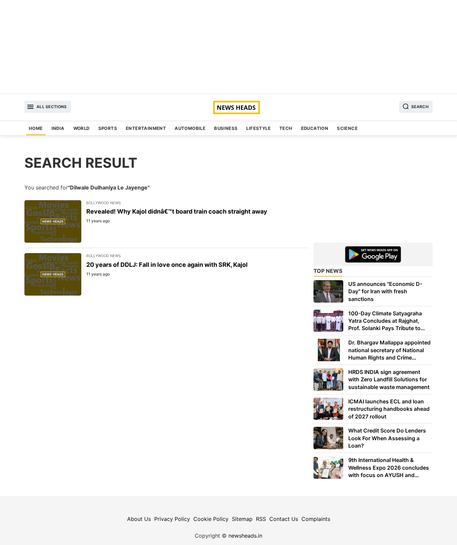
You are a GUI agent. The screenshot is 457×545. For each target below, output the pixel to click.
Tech (285, 128)
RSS (261, 519)
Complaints (315, 519)
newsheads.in (245, 535)
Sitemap (242, 519)
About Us (139, 519)
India (58, 128)
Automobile (190, 128)
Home (36, 128)
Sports (107, 128)
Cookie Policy (211, 519)
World (81, 128)
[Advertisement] (228, 47)
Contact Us (283, 519)
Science (347, 128)
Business (226, 128)
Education (315, 128)
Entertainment (146, 128)
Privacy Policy (172, 519)
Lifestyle (258, 128)
